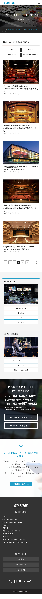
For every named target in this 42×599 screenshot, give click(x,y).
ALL (11, 50)
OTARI (5, 528)
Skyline (21, 313)
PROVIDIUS (21, 308)
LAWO (21, 317)
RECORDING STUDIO (30, 55)
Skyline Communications (13, 539)
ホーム (4, 29)
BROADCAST (30, 50)
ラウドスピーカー (14, 94)
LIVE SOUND (19, 29)
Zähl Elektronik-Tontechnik (14, 542)
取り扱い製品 (21, 512)
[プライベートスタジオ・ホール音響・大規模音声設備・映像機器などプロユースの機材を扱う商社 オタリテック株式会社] (9, 2)
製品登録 (21, 559)
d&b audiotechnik (31, 29)
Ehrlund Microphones (21, 361)
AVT (4, 516)
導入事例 (10, 29)
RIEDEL (21, 322)
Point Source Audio (11, 531)
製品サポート (21, 554)
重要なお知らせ (21, 564)
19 (36, 262)
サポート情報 (21, 570)
